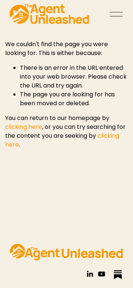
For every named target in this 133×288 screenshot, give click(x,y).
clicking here (23, 127)
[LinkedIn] (89, 274)
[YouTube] (101, 274)
